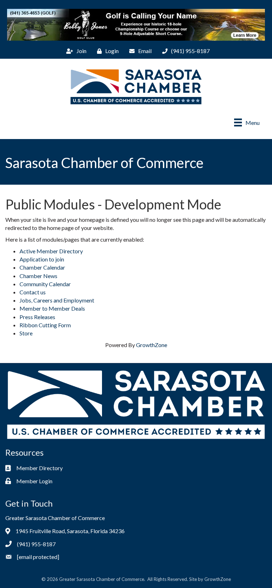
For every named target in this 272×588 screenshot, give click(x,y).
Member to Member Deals (52, 308)
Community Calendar (45, 284)
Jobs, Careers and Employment (56, 300)
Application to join (41, 259)
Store (26, 333)
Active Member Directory (51, 251)
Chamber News (38, 275)
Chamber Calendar (42, 267)
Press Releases (37, 316)
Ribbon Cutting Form (45, 325)
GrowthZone (151, 344)
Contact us (32, 292)
